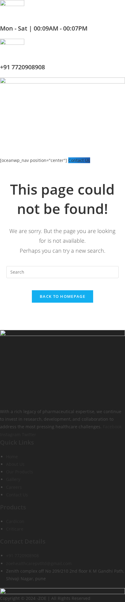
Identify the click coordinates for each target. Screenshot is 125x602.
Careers (14, 487)
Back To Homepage (62, 296)
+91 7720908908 (22, 67)
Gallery (13, 479)
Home (12, 456)
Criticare (14, 529)
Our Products (19, 472)
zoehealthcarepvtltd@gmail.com (39, 563)
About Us (15, 464)
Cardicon (15, 521)
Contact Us (79, 160)
